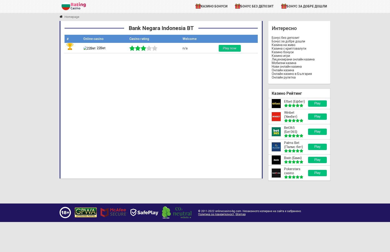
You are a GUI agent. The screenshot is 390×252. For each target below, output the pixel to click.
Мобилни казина (284, 63)
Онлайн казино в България (292, 74)
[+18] (65, 217)
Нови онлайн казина (287, 66)
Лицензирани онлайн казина (293, 59)
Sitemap (240, 214)
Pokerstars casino (292, 171)
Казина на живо (283, 45)
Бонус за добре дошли (288, 41)
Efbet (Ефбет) (294, 101)
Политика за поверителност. (216, 214)
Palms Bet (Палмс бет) (293, 145)
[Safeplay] (144, 220)
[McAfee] (114, 219)
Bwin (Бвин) (293, 158)
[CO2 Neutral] (176, 217)
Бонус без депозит (285, 37)
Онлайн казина (283, 70)
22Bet (101, 48)
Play (317, 103)
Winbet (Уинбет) (290, 115)
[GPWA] (86, 217)
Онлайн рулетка (284, 77)
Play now (229, 48)
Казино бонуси (283, 52)
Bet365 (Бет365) (290, 130)
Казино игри (281, 56)
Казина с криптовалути (289, 48)
